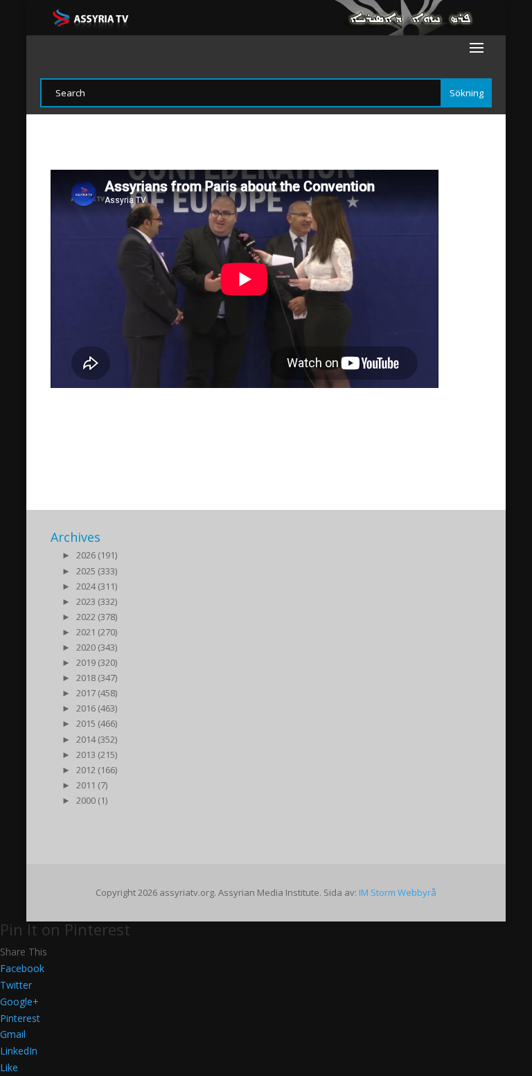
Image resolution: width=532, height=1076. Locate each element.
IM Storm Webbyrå (397, 892)
